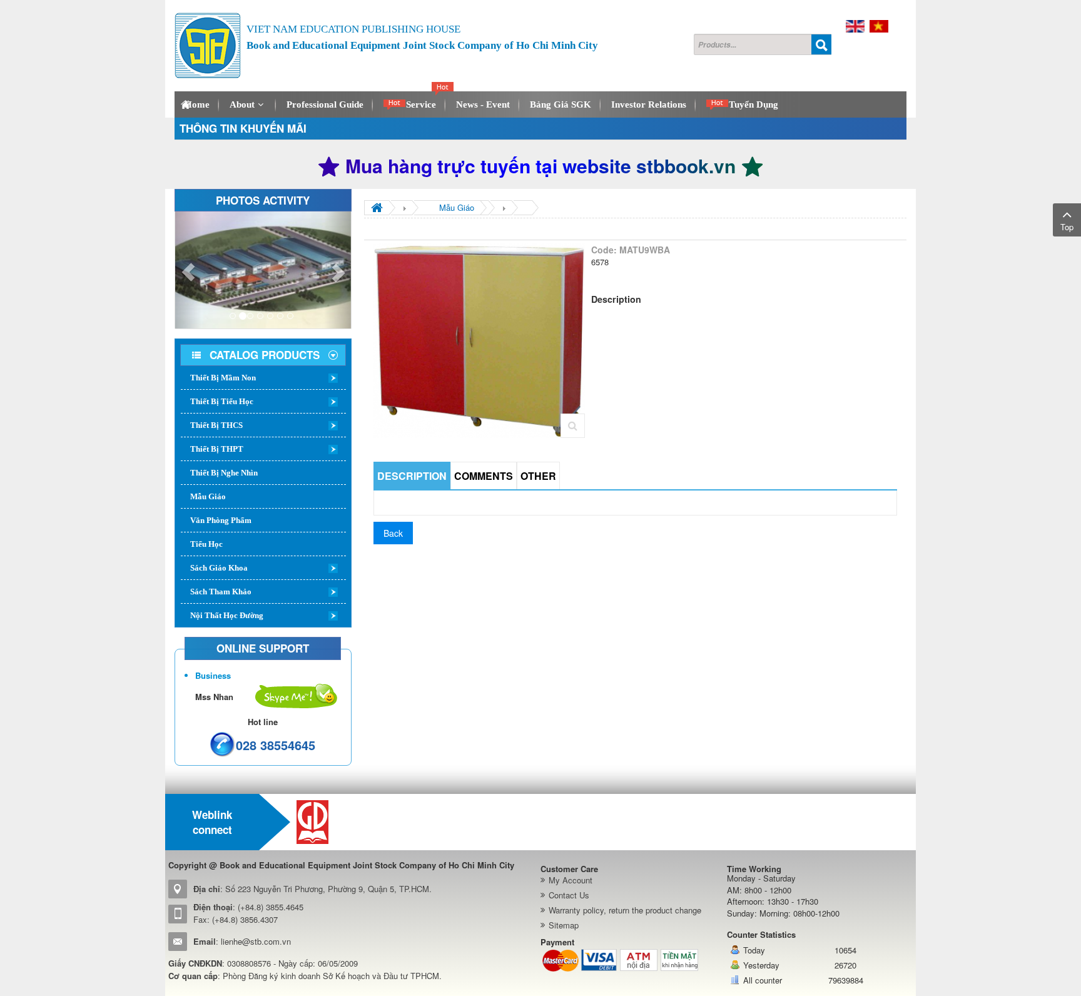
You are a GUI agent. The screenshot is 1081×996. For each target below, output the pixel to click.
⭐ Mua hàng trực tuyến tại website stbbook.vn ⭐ (540, 166)
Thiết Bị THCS (216, 425)
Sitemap (564, 925)
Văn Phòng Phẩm (220, 520)
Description (412, 476)
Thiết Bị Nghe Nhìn (224, 472)
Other (538, 476)
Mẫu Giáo (208, 496)
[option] (348, 822)
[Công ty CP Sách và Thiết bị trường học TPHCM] (208, 46)
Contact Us (569, 895)
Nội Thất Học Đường (226, 615)
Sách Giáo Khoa (219, 567)
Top (1066, 227)
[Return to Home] (377, 207)
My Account (570, 880)
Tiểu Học (206, 544)
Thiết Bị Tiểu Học (221, 401)
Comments (483, 476)
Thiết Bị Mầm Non (223, 377)
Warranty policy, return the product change (625, 910)
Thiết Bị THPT (216, 449)
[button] (188, 269)
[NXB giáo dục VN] (348, 822)
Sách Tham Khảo (220, 591)
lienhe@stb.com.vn (256, 941)
